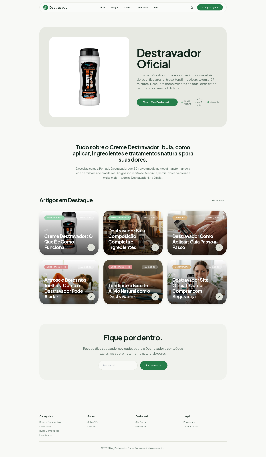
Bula (156, 7)
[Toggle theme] (192, 7)
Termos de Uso (191, 426)
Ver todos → (218, 200)
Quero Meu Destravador (157, 102)
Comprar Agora (210, 7)
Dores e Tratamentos (50, 422)
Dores (128, 7)
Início (102, 7)
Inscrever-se (153, 365)
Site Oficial (140, 422)
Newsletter (141, 426)
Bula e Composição (49, 430)
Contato (92, 426)
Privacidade (189, 422)
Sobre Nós (92, 422)
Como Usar (142, 7)
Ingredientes (45, 435)
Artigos (114, 7)
